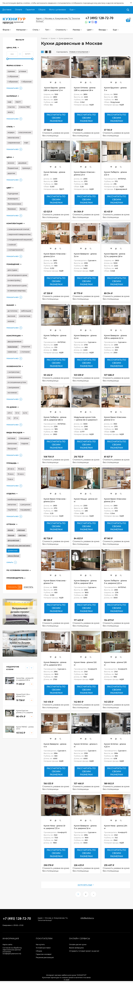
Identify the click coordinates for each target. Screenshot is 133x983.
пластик (11, 107)
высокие (11, 316)
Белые (22, 209)
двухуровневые (14, 341)
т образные (26, 82)
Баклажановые (14, 204)
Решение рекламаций (45, 957)
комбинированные (16, 499)
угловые (22, 71)
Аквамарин (13, 199)
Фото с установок (57, 9)
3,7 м (16, 418)
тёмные (11, 535)
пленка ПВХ (24, 107)
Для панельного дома (17, 285)
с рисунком (25, 504)
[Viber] (92, 22)
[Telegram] (89, 22)
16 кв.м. (21, 469)
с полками (25, 352)
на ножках (12, 392)
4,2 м (25, 413)
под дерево (25, 510)
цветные (21, 530)
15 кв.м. (11, 474)
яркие (10, 530)
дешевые (22, 163)
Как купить (40, 944)
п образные (13, 76)
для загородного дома (17, 275)
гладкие (24, 443)
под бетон (12, 510)
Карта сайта (7, 944)
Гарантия (30, 9)
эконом (11, 163)
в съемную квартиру (17, 291)
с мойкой (12, 245)
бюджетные (13, 168)
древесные (12, 550)
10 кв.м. (21, 474)
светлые (22, 535)
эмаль (10, 112)
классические (25, 132)
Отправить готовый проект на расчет (84, 951)
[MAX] (95, 22)
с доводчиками (14, 377)
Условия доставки (43, 948)
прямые (11, 71)
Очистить (28, 587)
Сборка (41, 9)
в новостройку (14, 280)
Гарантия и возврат (44, 954)
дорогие (11, 173)
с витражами (13, 387)
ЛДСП (18, 102)
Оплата (18, 9)
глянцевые (24, 438)
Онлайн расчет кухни (77, 944)
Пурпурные (13, 193)
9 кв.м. (10, 479)
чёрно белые (13, 556)
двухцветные (13, 540)
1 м (9, 418)
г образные (13, 82)
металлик (12, 504)
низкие (11, 321)
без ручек (12, 448)
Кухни (53, 38)
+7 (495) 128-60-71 (99, 18)
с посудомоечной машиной (20, 239)
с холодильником (15, 250)
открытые (26, 347)
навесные (12, 352)
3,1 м (17, 413)
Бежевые (12, 209)
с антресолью (13, 372)
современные (14, 143)
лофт (26, 143)
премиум (26, 168)
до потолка (12, 311)
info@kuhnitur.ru (87, 918)
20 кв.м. (11, 469)
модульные (12, 347)
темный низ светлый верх (19, 545)
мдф (9, 102)
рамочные (12, 443)
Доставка (6, 9)
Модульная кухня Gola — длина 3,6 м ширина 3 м (85, 420)
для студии (12, 270)
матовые (11, 438)
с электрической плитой (18, 229)
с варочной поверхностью (19, 234)
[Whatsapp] (86, 22)
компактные (24, 316)
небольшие (26, 311)
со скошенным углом (17, 382)
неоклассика (13, 138)
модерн (11, 132)
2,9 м (10, 413)
